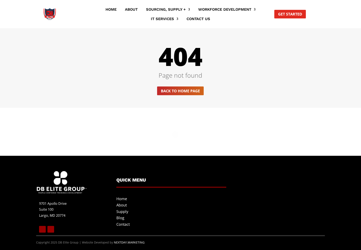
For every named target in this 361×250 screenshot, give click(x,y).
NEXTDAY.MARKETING (129, 242)
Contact (123, 224)
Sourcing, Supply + (166, 10)
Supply (122, 211)
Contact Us (198, 19)
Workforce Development (224, 10)
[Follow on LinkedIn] (50, 229)
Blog (120, 217)
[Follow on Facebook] (42, 229)
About (131, 10)
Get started (290, 14)
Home (111, 10)
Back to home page (180, 90)
